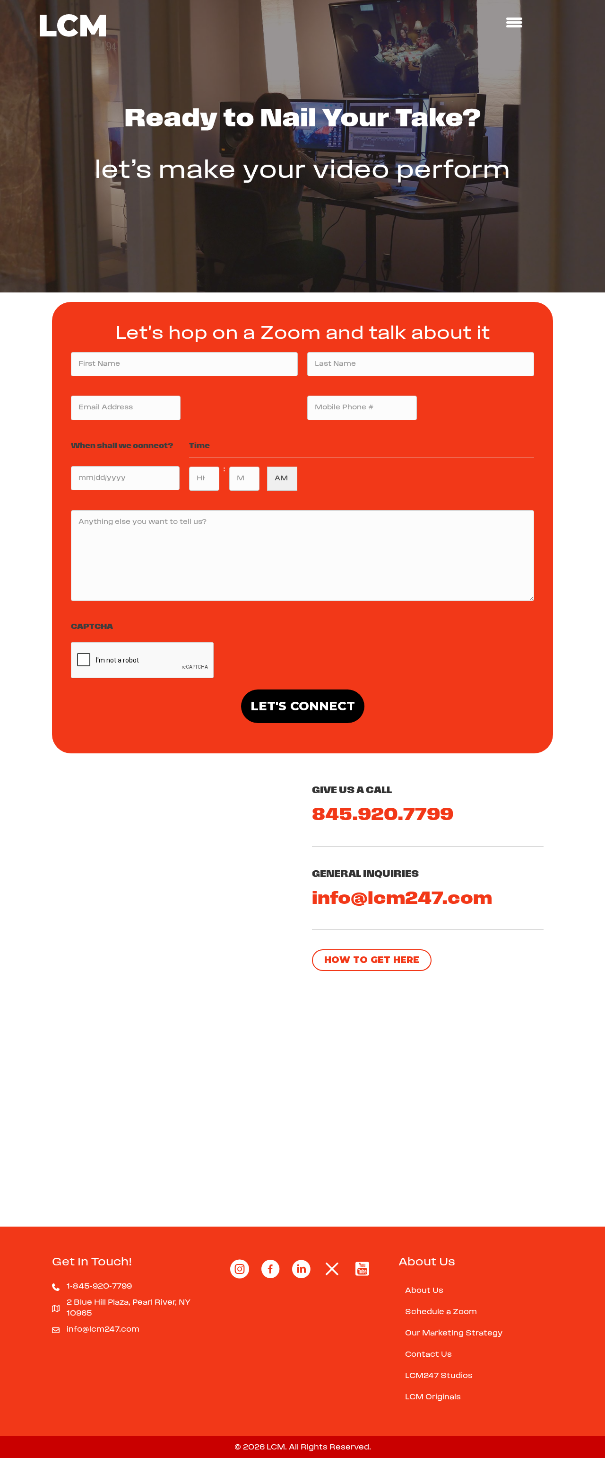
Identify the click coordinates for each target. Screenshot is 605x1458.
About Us (424, 1291)
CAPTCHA (92, 627)
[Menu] (514, 22)
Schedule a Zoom (441, 1312)
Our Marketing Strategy (453, 1333)
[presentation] (143, 660)
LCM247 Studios (439, 1376)
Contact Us (428, 1355)
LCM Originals (433, 1397)
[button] (372, 960)
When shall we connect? (122, 446)
